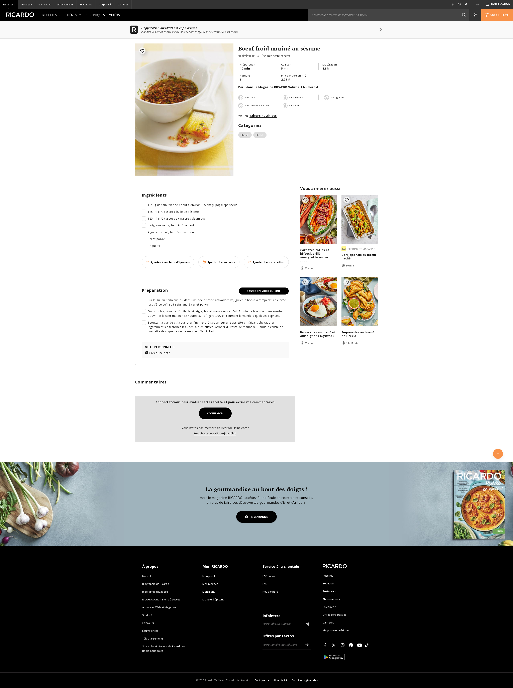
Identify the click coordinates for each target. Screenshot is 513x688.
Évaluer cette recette (276, 56)
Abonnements (65, 4)
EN (478, 4)
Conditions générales (305, 680)
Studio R (147, 615)
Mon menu (208, 591)
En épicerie (86, 4)
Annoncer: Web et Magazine (159, 607)
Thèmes (71, 15)
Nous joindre (270, 591)
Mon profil (208, 576)
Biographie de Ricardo (155, 584)
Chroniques (95, 15)
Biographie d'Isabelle (155, 591)
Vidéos (114, 15)
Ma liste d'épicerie (213, 599)
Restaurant (44, 4)
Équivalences (150, 631)
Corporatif (105, 4)
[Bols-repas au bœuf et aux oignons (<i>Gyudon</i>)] (318, 301)
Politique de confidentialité (271, 680)
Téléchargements (153, 638)
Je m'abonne (259, 517)
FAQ (265, 584)
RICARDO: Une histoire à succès (161, 599)
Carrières (123, 4)
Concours (148, 623)
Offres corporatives (334, 614)
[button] (463, 14)
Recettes (9, 4)
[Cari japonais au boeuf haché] (359, 219)
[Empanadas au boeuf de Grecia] (359, 301)
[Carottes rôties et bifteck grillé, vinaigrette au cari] (318, 219)
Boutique (26, 4)
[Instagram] (343, 645)
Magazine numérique (336, 630)
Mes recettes (210, 584)
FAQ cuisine (270, 576)
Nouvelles (148, 576)
